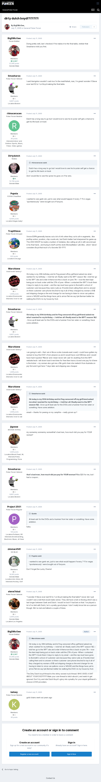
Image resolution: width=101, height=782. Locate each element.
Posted (34, 38)
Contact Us (50, 778)
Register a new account (29, 754)
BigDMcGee (19, 25)
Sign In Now (71, 754)
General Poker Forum (32, 28)
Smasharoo (14, 76)
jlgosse (14, 426)
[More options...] (94, 38)
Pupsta (14, 193)
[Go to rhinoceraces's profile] (14, 125)
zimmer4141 (14, 549)
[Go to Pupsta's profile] (14, 205)
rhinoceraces (14, 113)
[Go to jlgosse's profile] (14, 439)
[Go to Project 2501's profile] (14, 519)
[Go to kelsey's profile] (14, 704)
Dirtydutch (14, 155)
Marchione (14, 268)
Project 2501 (14, 506)
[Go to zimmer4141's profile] (14, 561)
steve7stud (14, 591)
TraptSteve (14, 231)
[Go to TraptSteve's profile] (14, 243)
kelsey (14, 692)
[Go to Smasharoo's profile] (14, 88)
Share (73, 27)
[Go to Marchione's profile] (14, 281)
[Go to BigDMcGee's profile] (7, 27)
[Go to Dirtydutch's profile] (14, 168)
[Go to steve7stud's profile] (14, 603)
